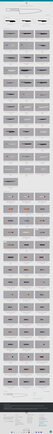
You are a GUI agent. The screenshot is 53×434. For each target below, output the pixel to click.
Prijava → (19, 222)
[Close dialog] (13, 208)
